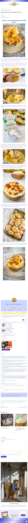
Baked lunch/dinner (10, 400)
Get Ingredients (5, 349)
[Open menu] (14, 6)
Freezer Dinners (3, 10)
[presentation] (7, 420)
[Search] (26, 460)
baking (18, 400)
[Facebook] (1, 0)
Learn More (15, 507)
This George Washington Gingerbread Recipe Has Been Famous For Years (20, 429)
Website (20, 452)
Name (2, 452)
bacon (2, 400)
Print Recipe (7, 17)
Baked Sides (15, 400)
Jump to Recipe (3, 17)
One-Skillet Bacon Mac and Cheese (22, 407)
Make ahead (7, 10)
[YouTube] (15, 522)
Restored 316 (25, 520)
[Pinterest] (14, 522)
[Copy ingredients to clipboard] (4, 319)
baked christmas (6, 400)
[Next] (26, 423)
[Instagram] (3, 0)
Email (11, 452)
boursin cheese (22, 400)
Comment (2, 442)
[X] (2, 0)
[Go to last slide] (1, 423)
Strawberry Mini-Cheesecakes (5, 407)
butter (25, 400)
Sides (9, 10)
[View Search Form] (26, 0)
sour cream (2, 403)
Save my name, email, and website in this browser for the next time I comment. (11, 454)
